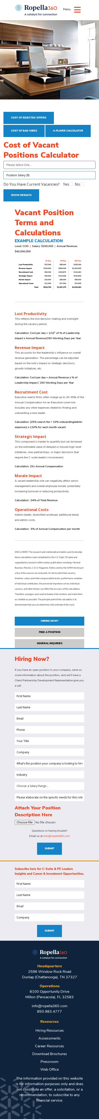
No (77, 184)
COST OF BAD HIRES (24, 131)
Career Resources (49, 1046)
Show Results (21, 195)
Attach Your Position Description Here (38, 811)
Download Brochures (49, 1054)
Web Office (49, 1070)
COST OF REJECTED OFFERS (28, 118)
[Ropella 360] (49, 953)
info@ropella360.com (56, 836)
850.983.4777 (49, 1012)
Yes (66, 184)
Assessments (49, 1038)
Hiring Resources (49, 1031)
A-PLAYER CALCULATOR (68, 131)
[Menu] (77, 9)
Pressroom (49, 1062)
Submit (49, 848)
